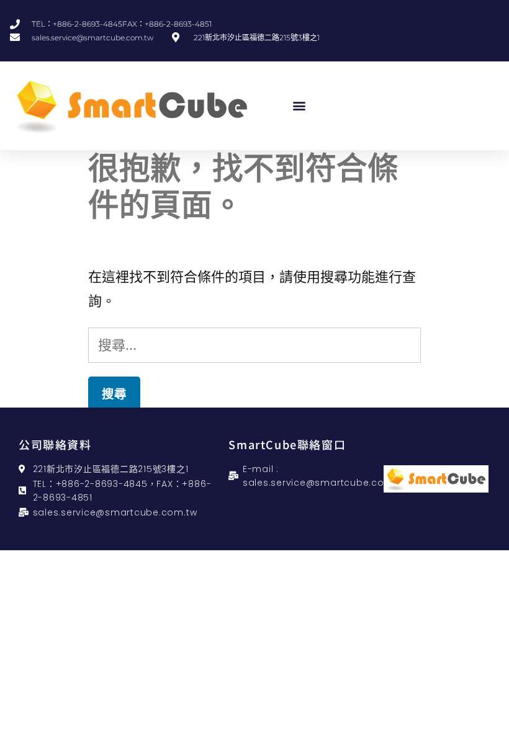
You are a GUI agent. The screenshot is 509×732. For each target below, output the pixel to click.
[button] (299, 106)
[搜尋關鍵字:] (254, 345)
